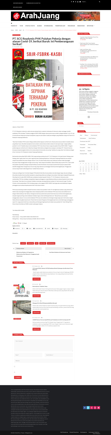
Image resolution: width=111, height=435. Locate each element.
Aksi (14, 318)
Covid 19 (23, 243)
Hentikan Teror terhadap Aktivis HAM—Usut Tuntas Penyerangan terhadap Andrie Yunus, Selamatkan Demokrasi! (89, 65)
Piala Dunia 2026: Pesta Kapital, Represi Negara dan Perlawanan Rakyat (89, 44)
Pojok (15, 267)
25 (94, 169)
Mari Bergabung (64, 432)
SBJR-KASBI (42, 243)
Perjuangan (71, 25)
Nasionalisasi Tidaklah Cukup (40, 286)
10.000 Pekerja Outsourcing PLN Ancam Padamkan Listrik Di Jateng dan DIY (51, 319)
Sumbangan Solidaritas (33, 3)
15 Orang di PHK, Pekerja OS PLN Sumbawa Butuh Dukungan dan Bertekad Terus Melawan (53, 269)
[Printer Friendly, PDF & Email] (19, 223)
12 (97, 166)
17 (91, 167)
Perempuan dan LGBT (85, 141)
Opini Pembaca (92, 138)
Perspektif (14, 25)
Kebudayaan (81, 25)
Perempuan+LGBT (60, 25)
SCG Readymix (51, 243)
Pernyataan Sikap (16, 35)
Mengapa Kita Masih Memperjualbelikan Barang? (45, 303)
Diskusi (86, 135)
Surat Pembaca (96, 433)
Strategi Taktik (30, 25)
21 (83, 169)
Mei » (84, 173)
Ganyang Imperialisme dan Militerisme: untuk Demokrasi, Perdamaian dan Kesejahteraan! (89, 58)
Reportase (90, 25)
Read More (37, 279)
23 (88, 169)
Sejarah (39, 25)
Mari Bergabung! (18, 3)
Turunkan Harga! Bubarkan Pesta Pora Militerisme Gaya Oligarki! (89, 37)
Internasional (48, 25)
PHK (37, 243)
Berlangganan (17, 7)
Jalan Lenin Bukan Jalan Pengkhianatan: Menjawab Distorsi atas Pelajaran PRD (88, 51)
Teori (21, 25)
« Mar (80, 173)
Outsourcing (30, 243)
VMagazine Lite (28, 432)
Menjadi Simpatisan (74, 432)
